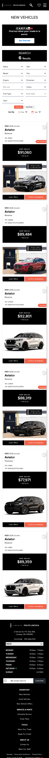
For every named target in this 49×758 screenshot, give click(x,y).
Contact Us (24, 744)
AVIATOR (29, 107)
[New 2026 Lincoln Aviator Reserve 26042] (25, 178)
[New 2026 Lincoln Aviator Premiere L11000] (25, 505)
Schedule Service (25, 714)
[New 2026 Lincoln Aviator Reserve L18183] (25, 587)
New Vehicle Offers (24, 704)
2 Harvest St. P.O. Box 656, (24, 632)
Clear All (19, 107)
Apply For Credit (24, 734)
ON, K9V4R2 (28, 634)
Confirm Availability (35, 197)
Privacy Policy (37, 754)
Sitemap (9, 754)
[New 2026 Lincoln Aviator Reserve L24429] (25, 342)
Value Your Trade (24, 729)
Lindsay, (19, 634)
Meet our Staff (24, 749)
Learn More (13, 197)
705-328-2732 (29, 639)
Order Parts (24, 719)
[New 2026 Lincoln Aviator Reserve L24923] (25, 423)
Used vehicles (24, 699)
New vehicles (24, 694)
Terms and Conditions (22, 754)
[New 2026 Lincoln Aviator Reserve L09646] (25, 260)
